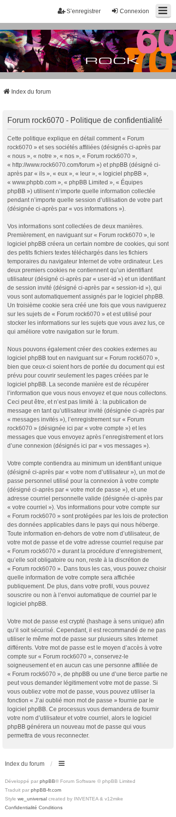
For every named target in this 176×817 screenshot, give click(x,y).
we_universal (32, 798)
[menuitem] (21, 807)
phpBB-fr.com (46, 790)
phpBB (47, 781)
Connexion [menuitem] (134, 11)
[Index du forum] (88, 51)
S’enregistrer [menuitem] (83, 11)
